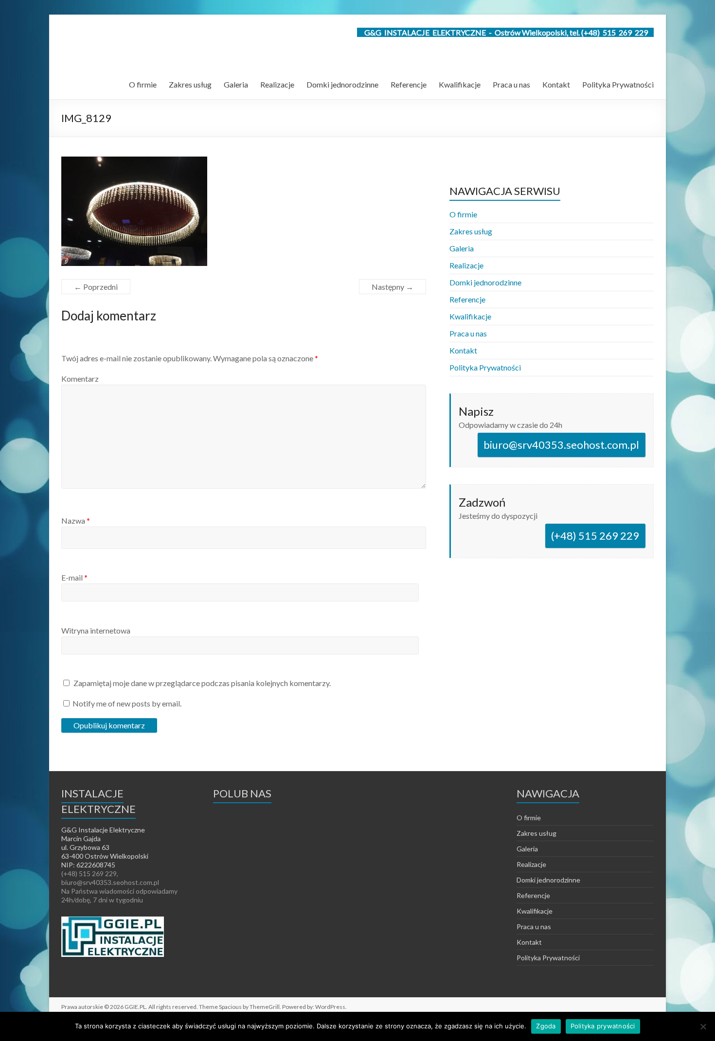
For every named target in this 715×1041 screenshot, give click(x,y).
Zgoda (545, 1026)
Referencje (409, 84)
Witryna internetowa (95, 630)
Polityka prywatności (603, 1026)
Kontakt (556, 84)
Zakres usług (190, 84)
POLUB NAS (242, 793)
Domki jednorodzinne (342, 84)
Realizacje (277, 84)
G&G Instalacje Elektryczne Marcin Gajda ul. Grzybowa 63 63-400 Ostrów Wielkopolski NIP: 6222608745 (104, 847)
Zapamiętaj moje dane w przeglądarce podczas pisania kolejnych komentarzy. (202, 683)
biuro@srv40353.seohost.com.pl (561, 444)
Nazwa (75, 520)
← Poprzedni (96, 286)
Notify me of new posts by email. (126, 703)
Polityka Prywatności (618, 84)
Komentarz (80, 378)
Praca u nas (511, 84)
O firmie (143, 84)
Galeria (236, 84)
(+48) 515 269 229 (595, 535)
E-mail (74, 577)
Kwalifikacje (460, 84)
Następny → (392, 286)
